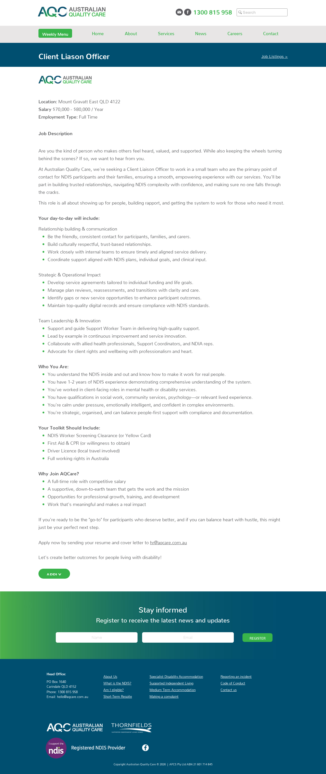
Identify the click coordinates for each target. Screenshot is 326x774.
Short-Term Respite (117, 695)
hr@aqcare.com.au (168, 541)
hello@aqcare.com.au (72, 696)
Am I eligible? (113, 689)
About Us (110, 676)
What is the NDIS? (117, 682)
